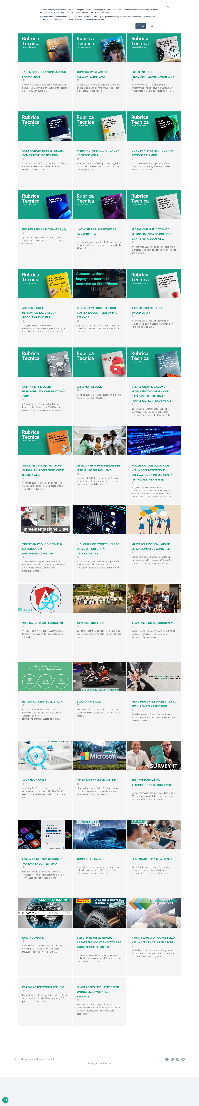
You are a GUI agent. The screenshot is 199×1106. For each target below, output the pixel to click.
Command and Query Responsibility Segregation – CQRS (43, 391)
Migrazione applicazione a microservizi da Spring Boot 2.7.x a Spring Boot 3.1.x (152, 234)
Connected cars (89, 858)
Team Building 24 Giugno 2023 (153, 622)
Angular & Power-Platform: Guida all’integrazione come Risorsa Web (43, 470)
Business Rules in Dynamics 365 (44, 229)
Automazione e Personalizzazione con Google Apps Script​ (39, 312)
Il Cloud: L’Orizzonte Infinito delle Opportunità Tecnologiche (98, 549)
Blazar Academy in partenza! (152, 858)
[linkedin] (172, 1059)
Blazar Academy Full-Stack (42, 701)
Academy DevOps (34, 780)
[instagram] (178, 1059)
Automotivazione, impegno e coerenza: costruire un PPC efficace (97, 312)
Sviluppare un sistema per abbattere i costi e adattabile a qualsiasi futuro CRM (99, 942)
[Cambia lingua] (5, 1100)
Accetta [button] (141, 26)
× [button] (167, 5)
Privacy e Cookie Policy (99, 1063)
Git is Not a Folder (90, 386)
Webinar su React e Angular (42, 622)
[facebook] (167, 1059)
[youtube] (183, 1059)
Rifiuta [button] (153, 26)
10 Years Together (90, 622)
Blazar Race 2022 (89, 701)
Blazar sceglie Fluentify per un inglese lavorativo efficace (98, 992)
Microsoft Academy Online (96, 780)
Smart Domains (33, 937)
